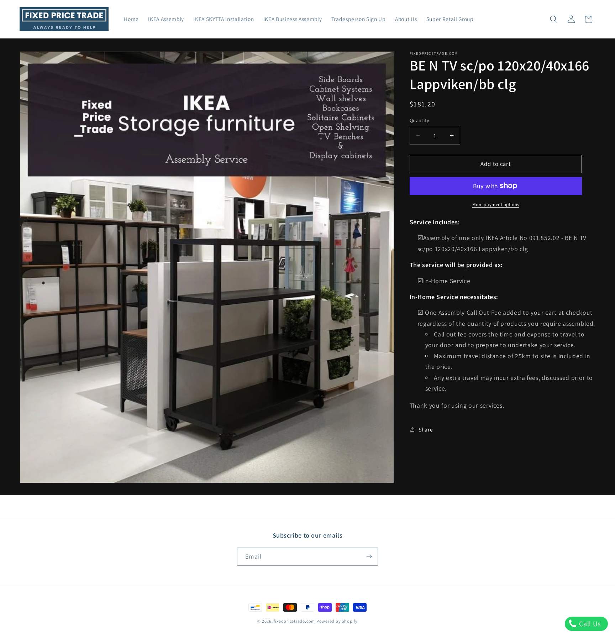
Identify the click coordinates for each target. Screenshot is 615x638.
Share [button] (426, 429)
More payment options (495, 205)
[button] (553, 19)
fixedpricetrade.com (294, 621)
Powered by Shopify (337, 621)
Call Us (589, 623)
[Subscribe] (369, 556)
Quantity (420, 120)
